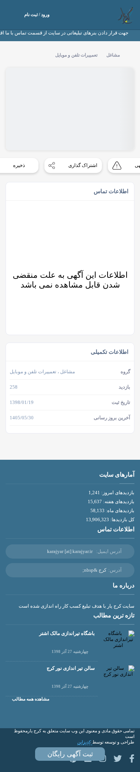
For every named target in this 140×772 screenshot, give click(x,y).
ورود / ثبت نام (37, 14)
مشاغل (113, 55)
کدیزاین (84, 742)
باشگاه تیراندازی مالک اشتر (67, 633)
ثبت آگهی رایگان (70, 754)
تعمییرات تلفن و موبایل (76, 55)
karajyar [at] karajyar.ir (70, 551)
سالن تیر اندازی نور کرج (71, 668)
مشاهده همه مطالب (30, 699)
